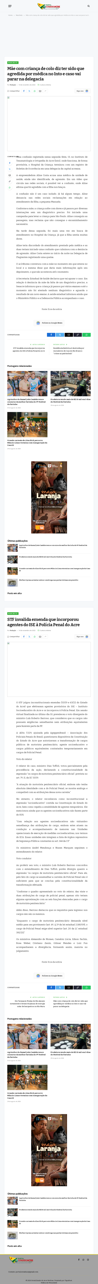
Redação (13, 85)
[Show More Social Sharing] (45, 91)
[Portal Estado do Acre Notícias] (49, 6)
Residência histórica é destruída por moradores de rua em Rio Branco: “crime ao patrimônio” (68, 351)
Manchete (13, 63)
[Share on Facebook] (24, 91)
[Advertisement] (49, 37)
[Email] (9, 175)
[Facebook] (9, 163)
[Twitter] (9, 169)
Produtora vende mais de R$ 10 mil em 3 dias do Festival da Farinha (71, 400)
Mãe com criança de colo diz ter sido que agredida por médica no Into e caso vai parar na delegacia (70, 1004)
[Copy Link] (9, 181)
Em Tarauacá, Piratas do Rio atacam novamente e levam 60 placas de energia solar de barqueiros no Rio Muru (27, 1004)
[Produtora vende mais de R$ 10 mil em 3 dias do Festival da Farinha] (71, 383)
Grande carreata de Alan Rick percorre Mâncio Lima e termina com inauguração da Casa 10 (27, 442)
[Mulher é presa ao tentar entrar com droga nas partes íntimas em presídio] (12, 583)
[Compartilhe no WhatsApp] (34, 91)
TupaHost (68, 1280)
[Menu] (9, 6)
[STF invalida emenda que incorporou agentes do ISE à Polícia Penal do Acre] (49, 669)
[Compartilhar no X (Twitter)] (29, 91)
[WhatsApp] (9, 187)
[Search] (88, 6)
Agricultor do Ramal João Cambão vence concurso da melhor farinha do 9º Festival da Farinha (26, 401)
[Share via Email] (40, 91)
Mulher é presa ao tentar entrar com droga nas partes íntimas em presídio (48, 580)
